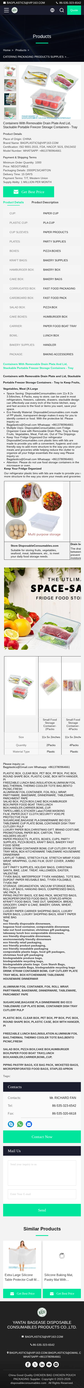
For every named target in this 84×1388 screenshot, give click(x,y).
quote (74, 10)
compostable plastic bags (20, 951)
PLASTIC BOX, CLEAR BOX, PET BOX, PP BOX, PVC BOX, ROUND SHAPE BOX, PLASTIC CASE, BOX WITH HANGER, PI (41, 1021)
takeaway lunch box (16, 933)
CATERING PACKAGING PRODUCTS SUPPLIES (33, 56)
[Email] (28, 1124)
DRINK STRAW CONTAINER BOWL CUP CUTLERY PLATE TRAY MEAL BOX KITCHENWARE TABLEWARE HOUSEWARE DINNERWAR (40, 974)
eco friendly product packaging (24, 945)
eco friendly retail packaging (22, 942)
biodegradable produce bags (22, 958)
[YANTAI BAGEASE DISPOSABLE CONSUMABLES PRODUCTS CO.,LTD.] (19, 10)
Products (20, 50)
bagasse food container (19, 926)
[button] (11, 117)
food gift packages (51, 951)
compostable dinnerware (52, 926)
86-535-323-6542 (70, 2)
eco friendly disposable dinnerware (26, 923)
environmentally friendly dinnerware (27, 939)
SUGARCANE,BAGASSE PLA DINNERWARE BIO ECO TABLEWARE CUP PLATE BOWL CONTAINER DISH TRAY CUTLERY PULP (40, 1006)
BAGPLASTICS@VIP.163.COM (26, 2)
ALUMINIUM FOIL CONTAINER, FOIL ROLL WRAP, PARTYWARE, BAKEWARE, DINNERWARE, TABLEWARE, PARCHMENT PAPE (40, 990)
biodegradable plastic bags (21, 964)
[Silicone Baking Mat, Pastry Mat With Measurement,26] (43, 1256)
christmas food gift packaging (23, 954)
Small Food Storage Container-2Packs (50, 724)
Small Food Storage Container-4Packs (73, 724)
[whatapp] (20, 1124)
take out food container (18, 929)
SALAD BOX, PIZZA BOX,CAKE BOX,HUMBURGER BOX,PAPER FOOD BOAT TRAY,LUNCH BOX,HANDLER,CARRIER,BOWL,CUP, (36, 1053)
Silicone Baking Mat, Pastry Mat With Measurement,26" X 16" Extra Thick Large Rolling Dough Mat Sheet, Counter (42, 1277)
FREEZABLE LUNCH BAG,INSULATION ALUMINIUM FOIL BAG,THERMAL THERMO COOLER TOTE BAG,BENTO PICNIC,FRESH (40, 1037)
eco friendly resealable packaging (25, 948)
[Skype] (10, 1124)
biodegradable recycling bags (23, 961)
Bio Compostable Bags (18, 967)
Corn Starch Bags (53, 964)
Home (7, 50)
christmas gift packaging (52, 929)
